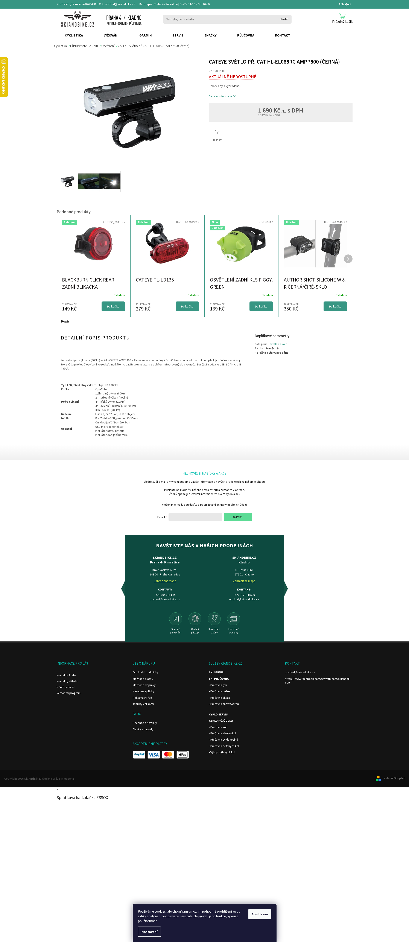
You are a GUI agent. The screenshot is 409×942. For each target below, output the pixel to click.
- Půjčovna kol (218, 727)
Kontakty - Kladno (68, 681)
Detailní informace (220, 96)
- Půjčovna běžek (219, 691)
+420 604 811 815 (92, 4)
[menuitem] (74, 35)
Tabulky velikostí (143, 704)
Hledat (284, 19)
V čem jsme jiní (66, 687)
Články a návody (143, 729)
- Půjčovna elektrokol (222, 733)
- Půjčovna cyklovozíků (223, 739)
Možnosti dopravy (144, 685)
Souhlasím (260, 914)
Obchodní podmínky (145, 672)
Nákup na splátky (143, 691)
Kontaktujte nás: (69, 4)
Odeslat (238, 517)
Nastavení (149, 932)
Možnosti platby (143, 679)
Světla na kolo (278, 344)
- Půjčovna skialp (219, 698)
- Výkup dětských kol (222, 752)
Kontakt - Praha (66, 675)
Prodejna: (146, 4)
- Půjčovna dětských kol (224, 746)
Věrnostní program (69, 693)
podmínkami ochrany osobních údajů (223, 505)
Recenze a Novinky (145, 723)
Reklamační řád (142, 698)
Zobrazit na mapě (165, 581)
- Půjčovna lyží (218, 685)
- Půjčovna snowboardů (224, 704)
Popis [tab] (65, 321)
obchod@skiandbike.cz (120, 4)
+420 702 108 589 (244, 595)
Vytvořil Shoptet (394, 778)
